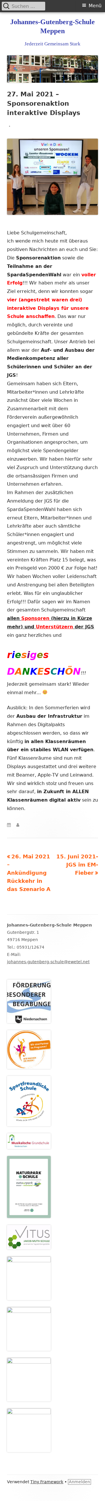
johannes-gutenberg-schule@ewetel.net (48, 961)
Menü (95, 5)
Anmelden (79, 1481)
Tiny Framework (46, 1481)
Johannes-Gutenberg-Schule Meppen (52, 26)
